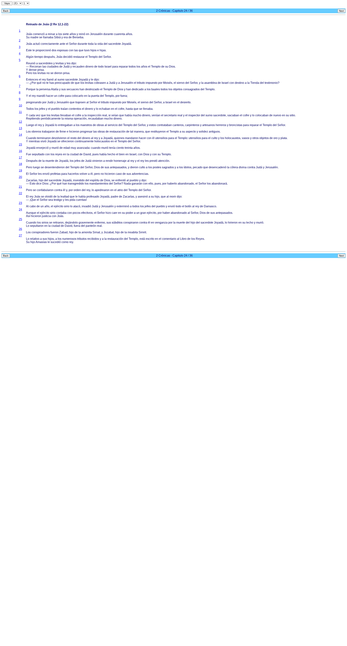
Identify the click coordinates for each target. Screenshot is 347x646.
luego (36, 167)
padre (114, 196)
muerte (49, 160)
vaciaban (233, 115)
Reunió (30, 63)
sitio (292, 115)
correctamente (50, 43)
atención (163, 160)
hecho (111, 154)
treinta (129, 147)
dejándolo (71, 222)
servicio (113, 125)
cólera (234, 167)
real (104, 115)
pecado (197, 167)
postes (157, 167)
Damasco (210, 206)
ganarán (137, 183)
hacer (49, 95)
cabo (32, 206)
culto (214, 138)
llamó (50, 79)
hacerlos (73, 173)
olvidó (49, 196)
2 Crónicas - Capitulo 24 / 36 (174, 10)
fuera (123, 95)
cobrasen (100, 82)
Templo (93, 56)
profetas (55, 173)
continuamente (84, 141)
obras (100, 125)
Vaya (7, 3)
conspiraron (130, 222)
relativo (34, 238)
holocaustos (232, 138)
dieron (58, 73)
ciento (120, 147)
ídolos (187, 167)
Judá (66, 66)
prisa (40, 69)
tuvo (87, 50)
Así (28, 216)
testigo (58, 199)
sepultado (38, 154)
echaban (104, 108)
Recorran (36, 66)
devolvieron (59, 138)
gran (143, 212)
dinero (89, 66)
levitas (59, 63)
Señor (73, 43)
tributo (141, 82)
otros (255, 138)
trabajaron (48, 131)
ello (150, 183)
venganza (161, 222)
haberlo (172, 183)
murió (55, 147)
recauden (78, 66)
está (142, 238)
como (64, 242)
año (46, 206)
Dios (172, 66)
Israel (108, 66)
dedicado (138, 89)
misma (69, 118)
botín (188, 206)
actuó (36, 43)
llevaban (65, 115)
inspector (194, 115)
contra (251, 167)
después (49, 56)
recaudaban (95, 118)
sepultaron (37, 225)
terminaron (44, 138)
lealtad (64, 196)
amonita (87, 232)
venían (156, 115)
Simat (96, 232)
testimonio (271, 82)
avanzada (83, 147)
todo (101, 66)
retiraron (58, 222)
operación (80, 118)
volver (83, 173)
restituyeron (158, 131)
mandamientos (98, 183)
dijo (73, 63)
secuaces (73, 89)
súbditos (117, 222)
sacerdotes (45, 63)
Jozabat (109, 232)
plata (283, 138)
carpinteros (192, 125)
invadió (86, 206)
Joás (29, 34)
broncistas (235, 125)
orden (77, 190)
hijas (103, 50)
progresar (86, 131)
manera (139, 131)
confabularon (45, 190)
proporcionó (43, 50)
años (73, 34)
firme (63, 131)
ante (62, 43)
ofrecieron (67, 141)
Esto (32, 183)
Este (29, 50)
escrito (150, 238)
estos (152, 125)
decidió (67, 56)
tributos (82, 238)
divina (243, 167)
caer (114, 212)
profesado (92, 196)
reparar (123, 66)
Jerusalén (96, 34)
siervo (181, 82)
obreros (36, 131)
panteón (91, 225)
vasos (245, 138)
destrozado (92, 89)
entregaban (65, 125)
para (115, 66)
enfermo (100, 222)
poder (129, 212)
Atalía (54, 89)
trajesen (80, 102)
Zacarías (31, 180)
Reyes (200, 238)
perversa (44, 89)
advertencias (140, 173)
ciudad (74, 154)
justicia (46, 216)
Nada (127, 183)
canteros (178, 125)
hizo (108, 212)
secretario (170, 115)
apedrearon (102, 190)
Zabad (63, 232)
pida (72, 199)
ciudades (53, 66)
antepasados (118, 167)
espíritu (94, 180)
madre (34, 37)
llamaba (48, 37)
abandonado (186, 183)
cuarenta (119, 34)
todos (132, 66)
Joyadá (126, 43)
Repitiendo (33, 118)
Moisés (167, 82)
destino (239, 82)
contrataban (164, 125)
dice (39, 183)
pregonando (34, 102)
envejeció (42, 147)
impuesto (151, 82)
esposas (62, 50)
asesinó (143, 196)
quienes (119, 138)
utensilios (161, 138)
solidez (203, 131)
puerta (95, 95)
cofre (61, 95)
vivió (43, 141)
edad (66, 147)
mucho (137, 115)
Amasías (41, 242)
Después (32, 160)
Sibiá (57, 37)
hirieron (233, 222)
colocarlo (77, 95)
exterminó (123, 206)
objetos (177, 89)
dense (33, 69)
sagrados (168, 167)
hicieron (74, 131)
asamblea (210, 82)
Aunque (31, 212)
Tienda (254, 82)
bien (122, 154)
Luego (30, 125)
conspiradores (40, 232)
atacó (76, 206)
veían (114, 115)
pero (97, 173)
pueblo (55, 108)
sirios (45, 222)
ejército (58, 206)
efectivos (87, 212)
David (87, 154)
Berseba (77, 37)
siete (66, 34)
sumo (61, 79)
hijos (93, 50)
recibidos (93, 238)
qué (39, 82)
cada (32, 115)
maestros (86, 125)
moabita (133, 232)
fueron (54, 232)
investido (79, 180)
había (128, 115)
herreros (221, 125)
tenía (112, 147)
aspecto (191, 131)
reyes (58, 154)
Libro (183, 238)
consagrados (191, 89)
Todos (30, 108)
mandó (41, 95)
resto (73, 138)
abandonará (219, 183)
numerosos (69, 238)
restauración (117, 131)
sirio (66, 206)
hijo (41, 180)
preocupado (62, 82)
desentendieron (55, 167)
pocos (76, 212)
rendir (109, 160)
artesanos (208, 125)
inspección (94, 115)
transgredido (76, 183)
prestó (153, 160)
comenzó (39, 34)
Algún (30, 56)
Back (5, 11)
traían (64, 108)
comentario (169, 238)
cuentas (81, 199)
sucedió (56, 242)
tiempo (38, 56)
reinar (51, 34)
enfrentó (120, 180)
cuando (95, 147)
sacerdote (114, 43)
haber (166, 212)
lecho (249, 222)
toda (91, 43)
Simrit (142, 232)
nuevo (277, 115)
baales (155, 89)
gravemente (86, 222)
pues (95, 154)
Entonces (32, 79)
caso (119, 173)
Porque (30, 89)
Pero (29, 73)
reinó (82, 34)
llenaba (148, 108)
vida (100, 43)
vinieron (97, 160)
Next (341, 11)
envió (46, 173)
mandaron (131, 138)
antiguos (214, 131)
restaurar (79, 56)
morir (173, 196)
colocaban (262, 115)
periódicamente (51, 118)
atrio (120, 190)
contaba (61, 212)
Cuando (31, 138)
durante (108, 34)
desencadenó (217, 167)
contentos (75, 108)
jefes (42, 108)
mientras (34, 141)
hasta (129, 108)
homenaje (120, 160)
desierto (185, 102)
